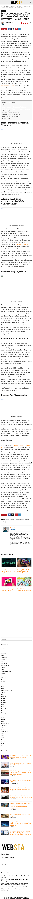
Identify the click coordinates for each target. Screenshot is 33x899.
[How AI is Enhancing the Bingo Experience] (24, 578)
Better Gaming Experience (11, 112)
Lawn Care (4, 709)
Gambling (9, 6)
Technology (4, 731)
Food (2, 686)
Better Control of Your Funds (11, 114)
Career (3, 667)
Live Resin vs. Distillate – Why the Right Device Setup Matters (20, 756)
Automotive (4, 657)
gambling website (22, 244)
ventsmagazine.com (7, 86)
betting (7, 519)
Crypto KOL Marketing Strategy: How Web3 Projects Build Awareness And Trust (20, 823)
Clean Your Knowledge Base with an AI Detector (14, 886)
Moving (3, 713)
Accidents (4, 649)
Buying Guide (5, 665)
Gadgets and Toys (6, 690)
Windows (4, 746)
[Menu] (2, 2)
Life (2, 711)
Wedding (3, 744)
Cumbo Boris (9, 22)
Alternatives (5, 651)
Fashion (3, 682)
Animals (3, 653)
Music (3, 715)
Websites (3, 742)
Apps (2, 655)
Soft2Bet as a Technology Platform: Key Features (8, 571)
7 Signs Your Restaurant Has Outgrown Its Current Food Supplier (20, 788)
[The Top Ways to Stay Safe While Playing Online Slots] (24, 559)
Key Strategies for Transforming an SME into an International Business (21, 796)
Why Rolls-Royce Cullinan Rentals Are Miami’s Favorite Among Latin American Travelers (20, 772)
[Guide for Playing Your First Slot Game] (9, 578)
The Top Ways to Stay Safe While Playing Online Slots (24, 571)
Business (4, 663)
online (3, 522)
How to (3, 700)
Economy (4, 676)
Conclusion (6, 118)
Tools (2, 735)
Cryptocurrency (6, 671)
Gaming (3, 692)
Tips (2, 733)
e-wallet (15, 359)
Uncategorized (5, 740)
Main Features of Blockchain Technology (15, 107)
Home (3, 6)
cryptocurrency (19, 519)
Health (3, 694)
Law (2, 706)
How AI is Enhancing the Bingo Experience (24, 589)
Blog (2, 661)
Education (4, 678)
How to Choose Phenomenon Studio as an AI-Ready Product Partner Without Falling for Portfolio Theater (20, 806)
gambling (27, 519)
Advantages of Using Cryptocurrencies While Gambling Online (16, 110)
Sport (2, 727)
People (3, 719)
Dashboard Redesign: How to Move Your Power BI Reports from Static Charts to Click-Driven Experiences (20, 832)
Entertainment (5, 680)
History (3, 696)
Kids (2, 704)
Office (3, 717)
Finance (3, 684)
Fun (2, 688)
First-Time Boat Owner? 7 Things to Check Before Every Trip (20, 764)
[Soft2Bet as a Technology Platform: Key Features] (9, 559)
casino (12, 519)
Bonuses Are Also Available (11, 116)
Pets (2, 721)
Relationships (5, 723)
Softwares (4, 725)
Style (2, 729)
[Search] (30, 2)
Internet (3, 702)
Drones (3, 673)
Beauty (3, 659)
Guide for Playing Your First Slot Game (9, 589)
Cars (2, 669)
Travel (3, 737)
